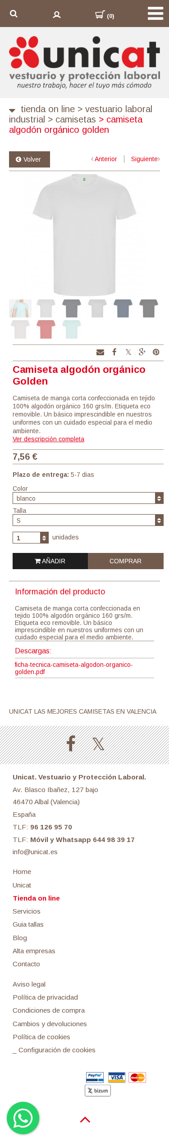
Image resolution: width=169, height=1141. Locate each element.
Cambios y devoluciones (50, 1024)
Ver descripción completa (48, 439)
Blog (20, 938)
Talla (19, 510)
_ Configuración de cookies (54, 1050)
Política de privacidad (45, 997)
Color (20, 488)
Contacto (26, 964)
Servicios (27, 911)
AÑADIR (53, 561)
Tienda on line (48, 109)
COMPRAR (126, 561)
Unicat (22, 885)
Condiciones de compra (49, 1010)
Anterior (106, 159)
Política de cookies (41, 1037)
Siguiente (144, 159)
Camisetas (72, 119)
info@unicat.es (35, 852)
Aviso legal (29, 984)
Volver (32, 159)
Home (22, 871)
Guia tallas (28, 924)
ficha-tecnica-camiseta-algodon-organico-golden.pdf (74, 668)
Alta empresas (34, 951)
